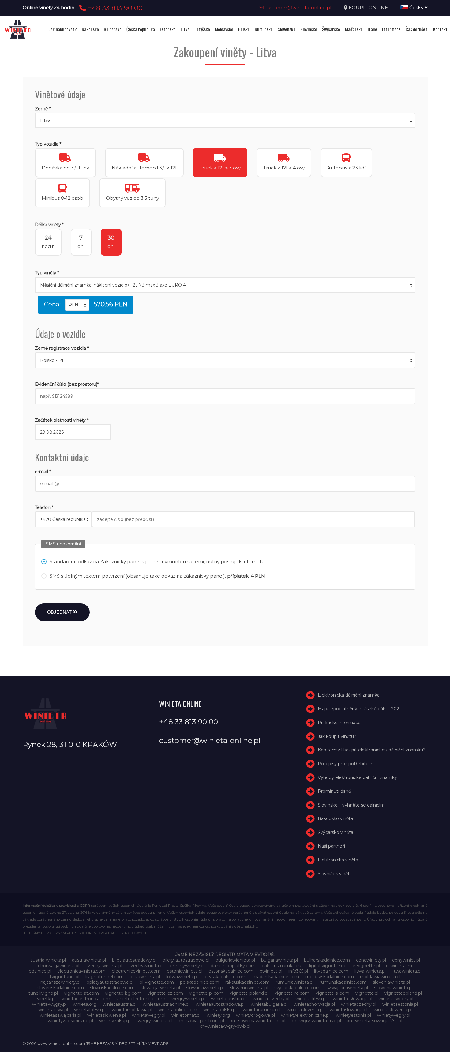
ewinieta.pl (271, 971)
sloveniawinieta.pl (391, 982)
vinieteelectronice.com (140, 998)
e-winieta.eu (399, 965)
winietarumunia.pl (261, 1009)
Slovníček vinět (334, 873)
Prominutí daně (334, 791)
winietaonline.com (177, 1009)
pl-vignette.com (157, 982)
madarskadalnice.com (276, 976)
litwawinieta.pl (407, 971)
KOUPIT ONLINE (368, 7)
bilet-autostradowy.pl (134, 960)
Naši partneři (331, 846)
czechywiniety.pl (187, 965)
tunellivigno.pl (43, 993)
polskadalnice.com (199, 982)
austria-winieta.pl (48, 960)
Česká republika (140, 29)
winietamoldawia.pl (132, 1009)
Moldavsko (224, 29)
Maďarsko (354, 29)
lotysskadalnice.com (225, 976)
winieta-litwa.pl (311, 998)
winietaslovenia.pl (305, 1009)
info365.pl (298, 971)
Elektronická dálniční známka (349, 695)
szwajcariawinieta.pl (347, 987)
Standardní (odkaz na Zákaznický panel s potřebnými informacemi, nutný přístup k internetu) (158, 561)
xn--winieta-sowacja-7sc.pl (374, 1021)
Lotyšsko (202, 29)
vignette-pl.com (206, 993)
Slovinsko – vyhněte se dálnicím (351, 805)
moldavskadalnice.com (329, 976)
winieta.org (84, 1004)
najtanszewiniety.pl (60, 982)
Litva (185, 29)
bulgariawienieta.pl (235, 960)
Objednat (60, 612)
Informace (391, 29)
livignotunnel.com (104, 976)
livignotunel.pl (64, 976)
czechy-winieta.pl (103, 965)
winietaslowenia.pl (392, 1009)
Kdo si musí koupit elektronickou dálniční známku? (372, 750)
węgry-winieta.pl (155, 1021)
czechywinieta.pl (145, 965)
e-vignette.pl (366, 965)
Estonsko (168, 29)
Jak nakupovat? (63, 29)
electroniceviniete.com (136, 971)
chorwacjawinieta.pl (58, 965)
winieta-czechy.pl (271, 998)
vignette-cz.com (165, 993)
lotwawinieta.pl (182, 976)
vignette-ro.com (292, 993)
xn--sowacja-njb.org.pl (201, 1021)
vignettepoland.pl (403, 993)
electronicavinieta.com (81, 971)
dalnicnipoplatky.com (233, 965)
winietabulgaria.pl (269, 1004)
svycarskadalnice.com (297, 987)
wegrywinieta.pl (188, 998)
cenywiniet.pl (406, 960)
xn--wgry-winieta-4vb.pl (316, 1021)
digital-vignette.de (327, 965)
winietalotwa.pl (90, 1009)
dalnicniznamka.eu (281, 965)
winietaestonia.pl (400, 1004)
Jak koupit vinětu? (337, 736)
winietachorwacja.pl (314, 1004)
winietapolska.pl (220, 1009)
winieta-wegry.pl (395, 998)
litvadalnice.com (331, 971)
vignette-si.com (332, 993)
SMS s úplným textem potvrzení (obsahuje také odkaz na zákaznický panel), (157, 576)
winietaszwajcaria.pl (60, 1015)
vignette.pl (366, 993)
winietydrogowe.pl (255, 1015)
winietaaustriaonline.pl (166, 1004)
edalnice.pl (40, 971)
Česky (416, 7)
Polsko (244, 29)
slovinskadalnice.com (112, 987)
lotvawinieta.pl (145, 976)
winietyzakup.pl (115, 1021)
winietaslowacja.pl (348, 1009)
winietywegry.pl (393, 1015)
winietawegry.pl (148, 1015)
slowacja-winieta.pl (160, 987)
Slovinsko (308, 29)
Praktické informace (339, 722)
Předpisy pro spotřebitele (345, 763)
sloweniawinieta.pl (249, 987)
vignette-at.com (81, 993)
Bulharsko (113, 29)
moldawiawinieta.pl (380, 976)
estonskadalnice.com (230, 971)
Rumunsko (264, 29)
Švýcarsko (331, 29)
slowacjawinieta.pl (205, 987)
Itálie (372, 29)
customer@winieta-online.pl (297, 7)
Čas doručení (417, 29)
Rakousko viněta (335, 819)
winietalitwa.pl (53, 1009)
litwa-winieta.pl (370, 971)
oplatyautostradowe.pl (110, 982)
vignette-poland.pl (249, 993)
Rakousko (90, 29)
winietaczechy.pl (358, 1004)
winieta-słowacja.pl (352, 998)
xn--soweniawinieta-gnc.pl (257, 1021)
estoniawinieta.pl (184, 971)
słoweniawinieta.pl (393, 987)
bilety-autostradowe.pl (186, 960)
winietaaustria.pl (120, 1004)
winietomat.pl (186, 1015)
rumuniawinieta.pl (294, 982)
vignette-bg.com (123, 993)
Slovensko (286, 29)
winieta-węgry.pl (49, 1004)
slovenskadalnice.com (60, 987)
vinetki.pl (46, 998)
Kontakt (440, 29)
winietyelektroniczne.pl (305, 1015)
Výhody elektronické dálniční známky (357, 777)
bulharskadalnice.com (327, 960)
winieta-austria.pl (228, 998)
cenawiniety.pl (371, 960)
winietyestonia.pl (353, 1015)
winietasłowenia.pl (106, 1015)
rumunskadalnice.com (343, 982)
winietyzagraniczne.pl (70, 1021)
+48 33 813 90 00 (114, 8)
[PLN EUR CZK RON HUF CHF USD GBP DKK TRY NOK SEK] (77, 305)
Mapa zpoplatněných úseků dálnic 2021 (359, 709)
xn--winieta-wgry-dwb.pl (225, 1026)
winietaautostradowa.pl (220, 1004)
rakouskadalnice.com (247, 982)
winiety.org (218, 1015)
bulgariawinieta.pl (279, 960)
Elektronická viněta (338, 860)
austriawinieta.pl (89, 960)
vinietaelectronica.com (86, 998)
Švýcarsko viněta (335, 832)
